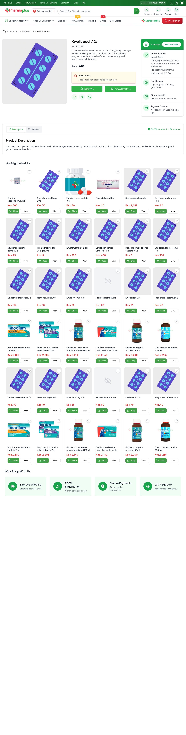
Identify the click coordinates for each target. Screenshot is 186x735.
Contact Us (65, 3)
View (26, 211)
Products (13, 31)
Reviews (35, 129)
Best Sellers (115, 20)
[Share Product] (82, 97)
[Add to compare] (89, 97)
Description (17, 129)
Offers (18, 3)
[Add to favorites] (74, 97)
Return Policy (30, 3)
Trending (91, 20)
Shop (15, 211)
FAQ (84, 3)
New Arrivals (77, 20)
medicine (26, 31)
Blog (76, 3)
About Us (8, 3)
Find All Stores (171, 44)
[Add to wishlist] (29, 171)
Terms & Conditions (48, 3)
